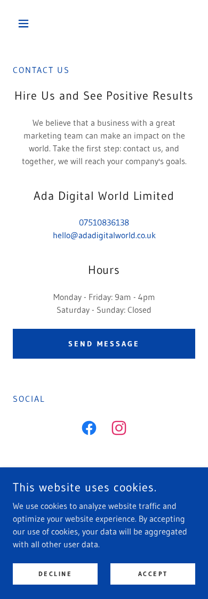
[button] (26, 23)
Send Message (104, 344)
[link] (89, 430)
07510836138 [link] (104, 222)
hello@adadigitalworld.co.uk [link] (104, 235)
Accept (152, 574)
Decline (55, 574)
